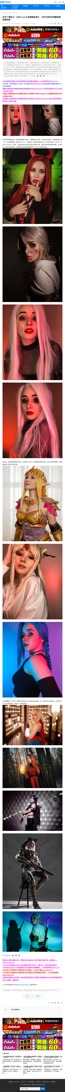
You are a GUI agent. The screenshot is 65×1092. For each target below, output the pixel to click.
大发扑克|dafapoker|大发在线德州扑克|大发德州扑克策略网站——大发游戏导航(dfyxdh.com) (31, 967)
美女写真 (3, 8)
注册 (59, 2)
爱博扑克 (7, 23)
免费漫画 (25, 6)
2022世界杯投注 (31, 1081)
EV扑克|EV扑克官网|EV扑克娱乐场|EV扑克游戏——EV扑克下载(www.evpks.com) (27, 970)
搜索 (42, 1088)
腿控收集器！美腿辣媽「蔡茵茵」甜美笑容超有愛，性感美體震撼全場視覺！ (32, 1061)
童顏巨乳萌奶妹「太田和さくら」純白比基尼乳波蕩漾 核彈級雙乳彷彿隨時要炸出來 (52, 1061)
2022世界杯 (15, 6)
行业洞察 (14, 8)
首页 (2, 6)
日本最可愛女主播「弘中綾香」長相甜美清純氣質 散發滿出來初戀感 (12, 1061)
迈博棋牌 (53, 1081)
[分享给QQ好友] (58, 23)
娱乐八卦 (36, 6)
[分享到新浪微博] (52, 23)
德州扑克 (47, 6)
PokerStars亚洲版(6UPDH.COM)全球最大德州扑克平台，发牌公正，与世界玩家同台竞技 (30, 965)
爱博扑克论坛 (5, 2)
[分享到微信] (55, 23)
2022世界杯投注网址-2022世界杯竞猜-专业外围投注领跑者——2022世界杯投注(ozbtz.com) (30, 81)
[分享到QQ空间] (61, 23)
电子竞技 (58, 6)
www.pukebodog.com (24, 984)
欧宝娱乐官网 (45, 1081)
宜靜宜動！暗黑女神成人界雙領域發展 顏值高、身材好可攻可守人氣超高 (32, 1071)
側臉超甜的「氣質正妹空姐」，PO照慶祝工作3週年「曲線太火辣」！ (12, 1071)
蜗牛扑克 (38, 1081)
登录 (55, 2)
